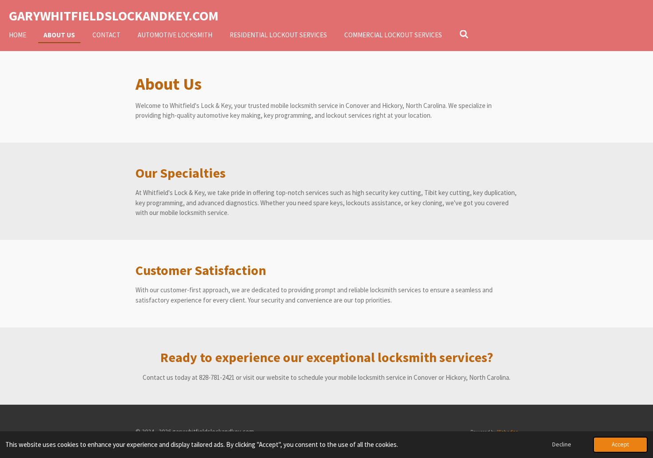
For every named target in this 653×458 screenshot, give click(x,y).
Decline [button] (561, 444)
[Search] (464, 34)
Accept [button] (620, 444)
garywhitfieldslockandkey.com (114, 15)
